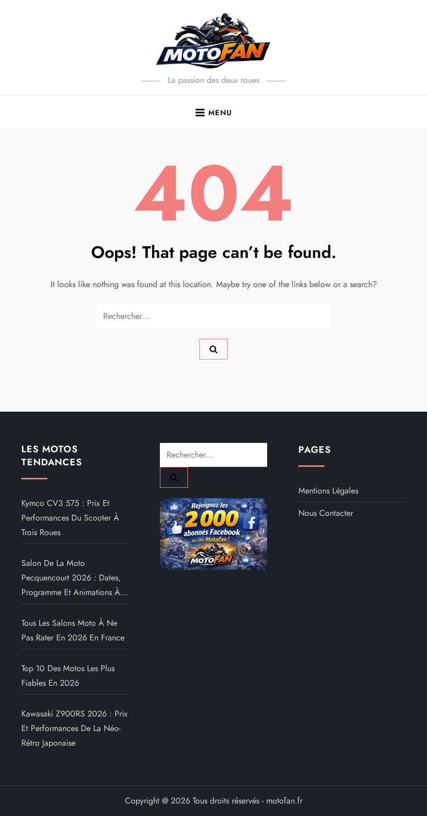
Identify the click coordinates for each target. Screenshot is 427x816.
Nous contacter (325, 513)
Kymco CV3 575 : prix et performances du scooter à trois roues (70, 517)
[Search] (213, 349)
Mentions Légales (328, 491)
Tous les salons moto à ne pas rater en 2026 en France (72, 630)
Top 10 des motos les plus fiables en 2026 (68, 675)
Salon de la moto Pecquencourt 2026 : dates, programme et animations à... (74, 577)
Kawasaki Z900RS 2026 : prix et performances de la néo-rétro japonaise (74, 728)
